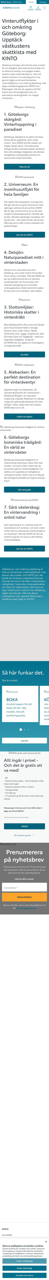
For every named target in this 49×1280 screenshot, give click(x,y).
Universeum (20, 210)
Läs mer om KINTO (24, 234)
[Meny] (44, 8)
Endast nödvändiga (24, 1268)
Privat (31, 2)
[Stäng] (46, 1241)
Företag (43, 2)
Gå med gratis (24, 489)
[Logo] (11, 8)
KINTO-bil (12, 342)
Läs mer (24, 740)
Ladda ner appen (24, 416)
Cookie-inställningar (24, 1261)
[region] (24, 1259)
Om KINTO (7, 1234)
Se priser (24, 354)
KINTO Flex (17, 2)
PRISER (24, 826)
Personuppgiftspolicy (26, 907)
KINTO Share (6, 2)
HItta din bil (24, 166)
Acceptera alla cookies (24, 1275)
